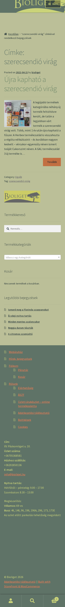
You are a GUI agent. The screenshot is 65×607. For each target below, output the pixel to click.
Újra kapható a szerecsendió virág (30, 84)
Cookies (23, 427)
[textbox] (32, 257)
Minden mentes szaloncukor (24, 321)
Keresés (32, 601)
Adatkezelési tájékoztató (33, 413)
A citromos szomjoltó (20, 334)
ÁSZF (21, 395)
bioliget (36, 72)
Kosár (21, 377)
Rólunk (13, 384)
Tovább (52, 162)
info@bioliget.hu (14, 474)
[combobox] (32, 257)
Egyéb (18, 177)
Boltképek (24, 420)
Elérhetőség (25, 388)
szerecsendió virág (19, 181)
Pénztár (23, 370)
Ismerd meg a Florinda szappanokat (28, 309)
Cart (50, 597)
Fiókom (13, 366)
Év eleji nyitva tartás (19, 315)
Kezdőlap (13, 34)
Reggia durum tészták (20, 327)
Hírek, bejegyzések (20, 359)
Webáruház (16, 352)
